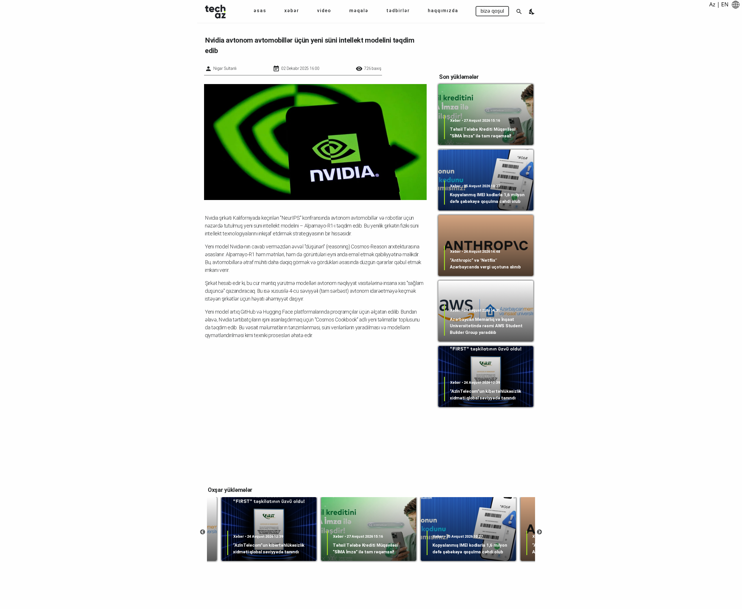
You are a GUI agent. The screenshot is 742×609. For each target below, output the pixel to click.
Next (539, 532)
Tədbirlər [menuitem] (398, 10)
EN (724, 4)
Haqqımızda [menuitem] (443, 10)
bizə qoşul (492, 11)
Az (712, 4)
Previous (202, 532)
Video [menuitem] (324, 10)
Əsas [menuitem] (260, 10)
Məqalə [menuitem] (358, 10)
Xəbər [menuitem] (291, 10)
